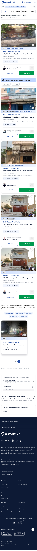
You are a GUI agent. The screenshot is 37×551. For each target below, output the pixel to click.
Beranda (3, 368)
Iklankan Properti (22, 484)
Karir (2, 493)
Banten (15, 368)
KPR (19, 487)
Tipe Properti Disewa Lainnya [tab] (9, 421)
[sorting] (8, 11)
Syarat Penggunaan (6, 509)
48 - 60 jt (6, 84)
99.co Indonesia (22, 506)
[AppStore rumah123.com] (6, 533)
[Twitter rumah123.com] (6, 441)
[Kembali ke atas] (32, 529)
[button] (17, 6)
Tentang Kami (4, 484)
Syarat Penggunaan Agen (7, 512)
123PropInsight (4, 498)
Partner (3, 490)
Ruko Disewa (9, 368)
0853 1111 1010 (16, 464)
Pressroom (3, 495)
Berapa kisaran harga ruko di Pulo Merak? (13, 396)
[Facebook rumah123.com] (2, 441)
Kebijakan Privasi (5, 506)
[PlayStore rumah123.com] (19, 533)
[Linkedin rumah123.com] (16, 440)
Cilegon (20, 368)
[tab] (18, 411)
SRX (19, 512)
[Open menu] (35, 2)
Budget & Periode (15, 11)
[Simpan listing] (33, 27)
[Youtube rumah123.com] (13, 441)
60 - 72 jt (15, 84)
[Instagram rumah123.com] (9, 441)
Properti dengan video (28, 11)
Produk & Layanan (5, 487)
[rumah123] (18, 434)
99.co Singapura (22, 509)
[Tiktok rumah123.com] (20, 440)
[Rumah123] (8, 2)
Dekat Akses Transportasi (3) (22, 22)
